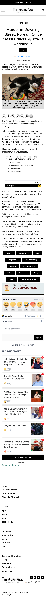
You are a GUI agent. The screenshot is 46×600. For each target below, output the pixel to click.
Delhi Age (6, 531)
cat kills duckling (29, 266)
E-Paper (5, 560)
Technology (7, 522)
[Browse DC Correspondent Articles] (6, 287)
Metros (5, 518)
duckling (13, 266)
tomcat (11, 279)
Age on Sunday (25, 2)
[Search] (43, 10)
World (4, 514)
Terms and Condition (11, 556)
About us (6, 543)
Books (5, 507)
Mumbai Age (7, 535)
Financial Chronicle (11, 497)
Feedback (6, 563)
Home (4, 486)
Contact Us (7, 571)
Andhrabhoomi (9, 493)
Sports (5, 511)
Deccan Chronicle (10, 490)
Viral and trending (31, 260)
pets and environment (29, 279)
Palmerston (23, 273)
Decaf (4, 539)
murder (9, 253)
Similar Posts (10, 465)
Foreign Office (13, 260)
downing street (24, 253)
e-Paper (16, 2)
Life (23, 50)
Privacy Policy (8, 567)
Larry (36, 273)
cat (37, 253)
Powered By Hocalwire (9, 595)
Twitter (9, 273)
